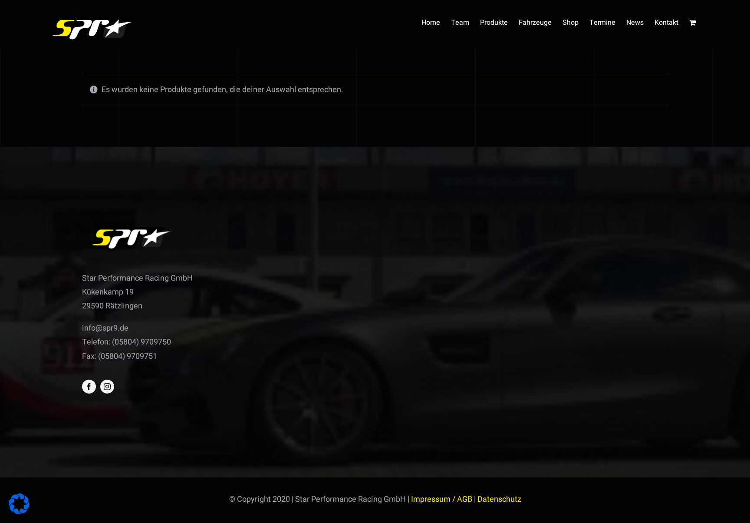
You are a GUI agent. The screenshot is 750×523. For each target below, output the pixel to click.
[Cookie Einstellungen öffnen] (19, 512)
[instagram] (107, 387)
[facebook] (89, 387)
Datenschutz (499, 499)
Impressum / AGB (441, 499)
